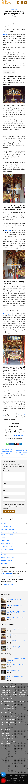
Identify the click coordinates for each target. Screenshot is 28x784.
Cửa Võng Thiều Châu (8, 741)
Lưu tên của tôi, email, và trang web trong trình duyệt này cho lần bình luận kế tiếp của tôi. (13, 506)
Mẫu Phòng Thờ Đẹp (7, 549)
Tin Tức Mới (14, 9)
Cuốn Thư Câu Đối (7, 738)
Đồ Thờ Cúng (5, 540)
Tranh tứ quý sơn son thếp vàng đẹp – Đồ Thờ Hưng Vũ (21, 452)
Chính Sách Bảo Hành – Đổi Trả (11, 722)
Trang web (6, 497)
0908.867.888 (10, 577)
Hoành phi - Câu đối (7, 543)
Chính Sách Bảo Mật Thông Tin (11, 717)
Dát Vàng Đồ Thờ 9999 (7, 535)
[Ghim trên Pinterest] (18, 444)
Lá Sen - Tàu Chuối (6, 546)
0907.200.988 (20, 577)
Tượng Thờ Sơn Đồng (7, 560)
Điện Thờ (3, 537)
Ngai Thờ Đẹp (6, 743)
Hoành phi (7, 230)
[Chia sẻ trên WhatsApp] (7, 444)
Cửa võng (6, 314)
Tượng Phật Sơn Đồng (7, 557)
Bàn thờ (5, 34)
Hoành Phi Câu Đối (7, 736)
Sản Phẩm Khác (5, 555)
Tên (4, 483)
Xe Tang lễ (4, 563)
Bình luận (6, 470)
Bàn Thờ (3, 523)
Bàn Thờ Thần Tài (6, 526)
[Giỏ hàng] (18, 2)
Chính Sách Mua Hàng (8, 725)
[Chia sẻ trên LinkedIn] (20, 444)
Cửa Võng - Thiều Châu (7, 529)
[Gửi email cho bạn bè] (15, 444)
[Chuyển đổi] (26, 523)
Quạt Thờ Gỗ (4, 552)
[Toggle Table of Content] (12, 72)
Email (5, 490)
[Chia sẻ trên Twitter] (12, 444)
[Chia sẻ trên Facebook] (10, 444)
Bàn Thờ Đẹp (5, 733)
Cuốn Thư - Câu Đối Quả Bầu (9, 532)
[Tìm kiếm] (22, 2)
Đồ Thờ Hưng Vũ (8, 573)
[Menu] (25, 2)
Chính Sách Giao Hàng (8, 719)
